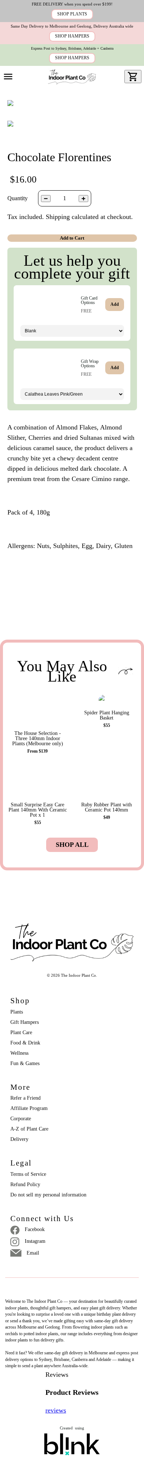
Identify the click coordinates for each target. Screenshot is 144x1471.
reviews (55, 1410)
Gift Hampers (24, 1022)
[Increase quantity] (83, 198)
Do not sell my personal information (48, 1195)
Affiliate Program (29, 1108)
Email (33, 1253)
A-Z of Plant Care (29, 1129)
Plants (16, 1012)
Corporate (20, 1118)
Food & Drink (25, 1043)
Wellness (19, 1053)
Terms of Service (28, 1174)
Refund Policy (25, 1184)
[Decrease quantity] (46, 198)
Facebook (35, 1229)
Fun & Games (25, 1063)
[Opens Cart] (132, 76)
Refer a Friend (25, 1098)
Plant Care (21, 1032)
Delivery (19, 1139)
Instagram (35, 1241)
